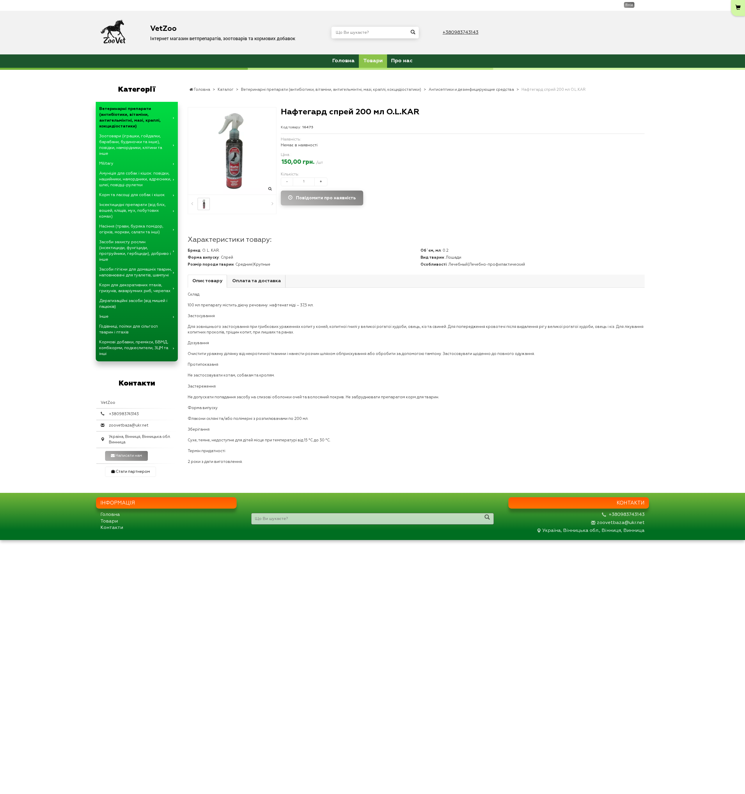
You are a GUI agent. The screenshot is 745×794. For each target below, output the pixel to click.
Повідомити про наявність (324, 198)
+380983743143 (460, 32)
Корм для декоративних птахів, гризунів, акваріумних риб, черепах (135, 288)
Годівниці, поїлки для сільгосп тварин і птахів (128, 329)
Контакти (111, 527)
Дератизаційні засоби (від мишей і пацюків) (133, 304)
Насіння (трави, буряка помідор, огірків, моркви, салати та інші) (131, 229)
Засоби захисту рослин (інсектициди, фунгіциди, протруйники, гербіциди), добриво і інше (135, 251)
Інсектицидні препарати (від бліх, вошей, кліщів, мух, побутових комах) (132, 211)
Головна (343, 60)
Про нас (402, 60)
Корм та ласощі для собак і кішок (132, 195)
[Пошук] (413, 32)
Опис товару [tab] (207, 281)
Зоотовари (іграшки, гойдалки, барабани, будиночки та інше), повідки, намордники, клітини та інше (130, 145)
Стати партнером (132, 472)
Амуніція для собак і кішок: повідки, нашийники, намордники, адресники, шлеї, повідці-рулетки (135, 179)
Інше (104, 317)
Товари (373, 60)
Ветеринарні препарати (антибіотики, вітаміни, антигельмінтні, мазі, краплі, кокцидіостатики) (130, 117)
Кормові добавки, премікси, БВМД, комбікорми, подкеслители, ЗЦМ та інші (133, 348)
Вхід (629, 5)
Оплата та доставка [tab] (256, 281)
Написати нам (128, 456)
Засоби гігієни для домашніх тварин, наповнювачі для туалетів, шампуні (135, 272)
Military (106, 163)
